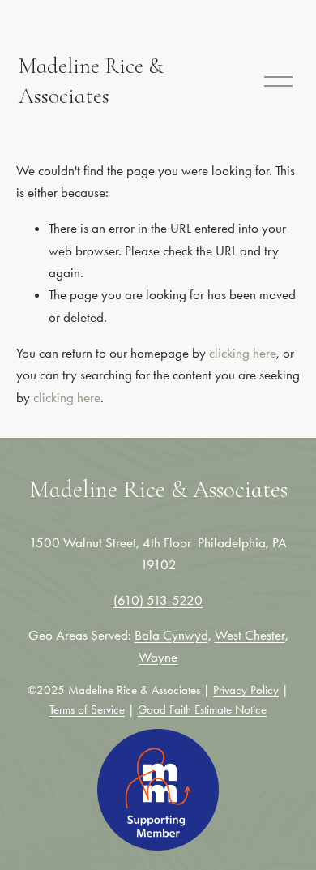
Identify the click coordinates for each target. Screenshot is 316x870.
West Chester (250, 635)
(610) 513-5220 (158, 600)
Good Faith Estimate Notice (202, 709)
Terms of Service (87, 709)
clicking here (242, 353)
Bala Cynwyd (171, 635)
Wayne (158, 657)
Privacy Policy (246, 690)
